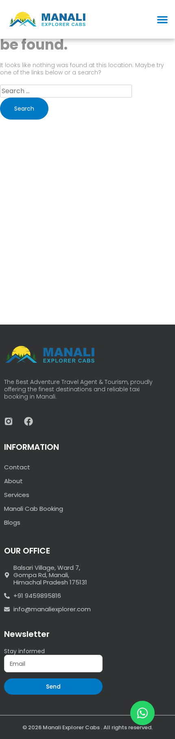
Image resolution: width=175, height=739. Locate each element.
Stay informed (24, 651)
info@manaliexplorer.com (52, 609)
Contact (17, 467)
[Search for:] (66, 91)
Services (16, 494)
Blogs (12, 522)
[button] (162, 19)
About (13, 481)
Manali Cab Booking (33, 508)
